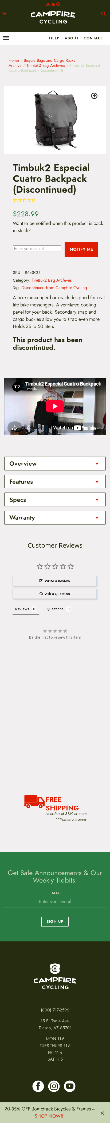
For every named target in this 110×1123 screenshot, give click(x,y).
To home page (55, 976)
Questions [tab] (55, 608)
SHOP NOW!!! (50, 1116)
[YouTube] (70, 1086)
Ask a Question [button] (57, 593)
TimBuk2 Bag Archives (45, 65)
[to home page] (53, 13)
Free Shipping (62, 803)
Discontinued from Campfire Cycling (54, 288)
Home (14, 60)
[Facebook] (38, 1086)
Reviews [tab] (22, 608)
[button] (95, 96)
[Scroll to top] (7, 1100)
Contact (93, 38)
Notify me (81, 249)
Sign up (54, 921)
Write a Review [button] (57, 581)
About (71, 38)
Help (54, 38)
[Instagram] (54, 1086)
